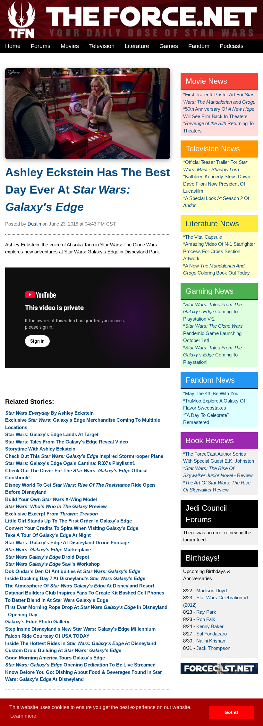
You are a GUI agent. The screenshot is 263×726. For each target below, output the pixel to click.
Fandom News (210, 380)
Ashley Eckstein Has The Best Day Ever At (87, 189)
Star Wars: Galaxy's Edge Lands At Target (51, 434)
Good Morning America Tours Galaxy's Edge (55, 657)
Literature (137, 46)
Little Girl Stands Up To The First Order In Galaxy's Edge (68, 520)
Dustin (34, 224)
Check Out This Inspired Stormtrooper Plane (84, 456)
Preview (56, 506)
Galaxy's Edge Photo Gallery (37, 621)
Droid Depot (47, 557)
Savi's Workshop (52, 564)
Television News (213, 148)
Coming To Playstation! (212, 355)
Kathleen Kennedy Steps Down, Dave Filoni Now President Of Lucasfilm (217, 184)
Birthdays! (203, 558)
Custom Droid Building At (63, 650)
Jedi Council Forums (206, 514)
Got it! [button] (231, 712)
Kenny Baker (210, 626)
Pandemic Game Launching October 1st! (213, 333)
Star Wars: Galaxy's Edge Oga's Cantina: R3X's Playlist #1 (70, 463)
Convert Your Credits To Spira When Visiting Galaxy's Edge (71, 528)
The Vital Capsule (203, 237)
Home (13, 46)
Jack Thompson (213, 648)
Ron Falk (205, 619)
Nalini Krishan (210, 640)
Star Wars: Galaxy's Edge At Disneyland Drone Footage (67, 542)
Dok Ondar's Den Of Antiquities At (72, 571)
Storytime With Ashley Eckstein (40, 448)
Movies (70, 46)
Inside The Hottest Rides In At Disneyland (80, 643)
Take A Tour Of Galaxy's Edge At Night (48, 535)
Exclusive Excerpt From (51, 513)
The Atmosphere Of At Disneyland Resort (79, 585)
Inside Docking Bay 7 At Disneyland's (75, 578)
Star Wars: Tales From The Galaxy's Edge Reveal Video (66, 441)
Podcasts (231, 46)
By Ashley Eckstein (49, 413)
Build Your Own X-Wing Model (51, 499)
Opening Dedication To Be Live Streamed (80, 664)
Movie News (206, 81)
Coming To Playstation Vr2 (212, 312)
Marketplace (48, 549)
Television (102, 46)
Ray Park (206, 612)
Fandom (198, 46)
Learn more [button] (23, 716)
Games (168, 46)
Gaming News (209, 291)
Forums (40, 46)
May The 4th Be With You (211, 393)
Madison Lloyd (211, 590)
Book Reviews (210, 440)
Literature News (212, 223)
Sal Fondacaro (211, 633)
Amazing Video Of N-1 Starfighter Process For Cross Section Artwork (219, 251)
